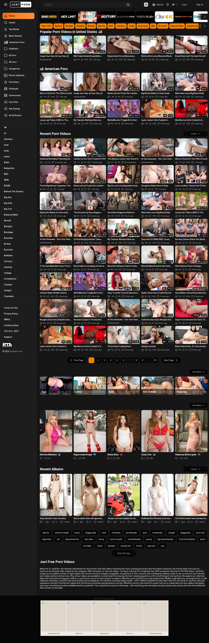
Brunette (8, 249)
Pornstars (14, 82)
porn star (200, 533)
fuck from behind (187, 539)
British (7, 244)
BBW (6, 180)
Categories (14, 68)
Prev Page (78, 360)
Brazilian (8, 238)
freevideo (116, 533)
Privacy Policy (11, 313)
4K (5, 127)
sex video (89, 539)
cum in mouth (116, 539)
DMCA (7, 319)
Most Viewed (15, 36)
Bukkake (8, 255)
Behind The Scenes (13, 191)
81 (155, 360)
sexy (144, 533)
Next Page (169, 360)
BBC (6, 174)
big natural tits (72, 539)
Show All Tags (123, 553)
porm (202, 539)
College (7, 273)
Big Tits (8, 209)
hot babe (87, 546)
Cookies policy (11, 325)
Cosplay (8, 284)
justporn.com (16, 351)
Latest (12, 22)
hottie (139, 546)
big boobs (46, 539)
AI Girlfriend (15, 115)
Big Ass (8, 197)
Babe (6, 162)
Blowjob (8, 226)
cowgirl (171, 533)
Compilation (10, 278)
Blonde (7, 220)
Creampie (9, 296)
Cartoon (8, 261)
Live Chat (13, 102)
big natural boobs (165, 539)
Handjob (80, 26)
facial (99, 546)
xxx (58, 539)
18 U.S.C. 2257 (11, 331)
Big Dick (8, 203)
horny (101, 539)
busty (77, 533)
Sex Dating (14, 108)
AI (5, 133)
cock (104, 533)
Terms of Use (10, 308)
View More (197, 372)
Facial (131, 26)
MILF (111, 26)
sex (162, 546)
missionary (157, 533)
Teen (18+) (46, 26)
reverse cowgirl (62, 533)
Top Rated (14, 29)
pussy (149, 539)
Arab (6, 150)
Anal (6, 145)
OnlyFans (13, 48)
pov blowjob (131, 533)
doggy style (90, 533)
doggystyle (185, 533)
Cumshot (121, 26)
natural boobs (134, 539)
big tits (46, 533)
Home (12, 16)
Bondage (8, 232)
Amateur (8, 139)
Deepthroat (192, 26)
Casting (8, 267)
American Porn (16, 42)
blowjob (111, 546)
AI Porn (12, 55)
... (149, 360)
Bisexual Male (11, 214)
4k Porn (13, 62)
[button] (202, 17)
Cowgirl (8, 290)
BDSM (7, 185)
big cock (151, 546)
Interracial (143, 26)
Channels (13, 88)
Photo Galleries (16, 75)
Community (14, 95)
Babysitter (9, 168)
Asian (7, 156)
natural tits (126, 546)
